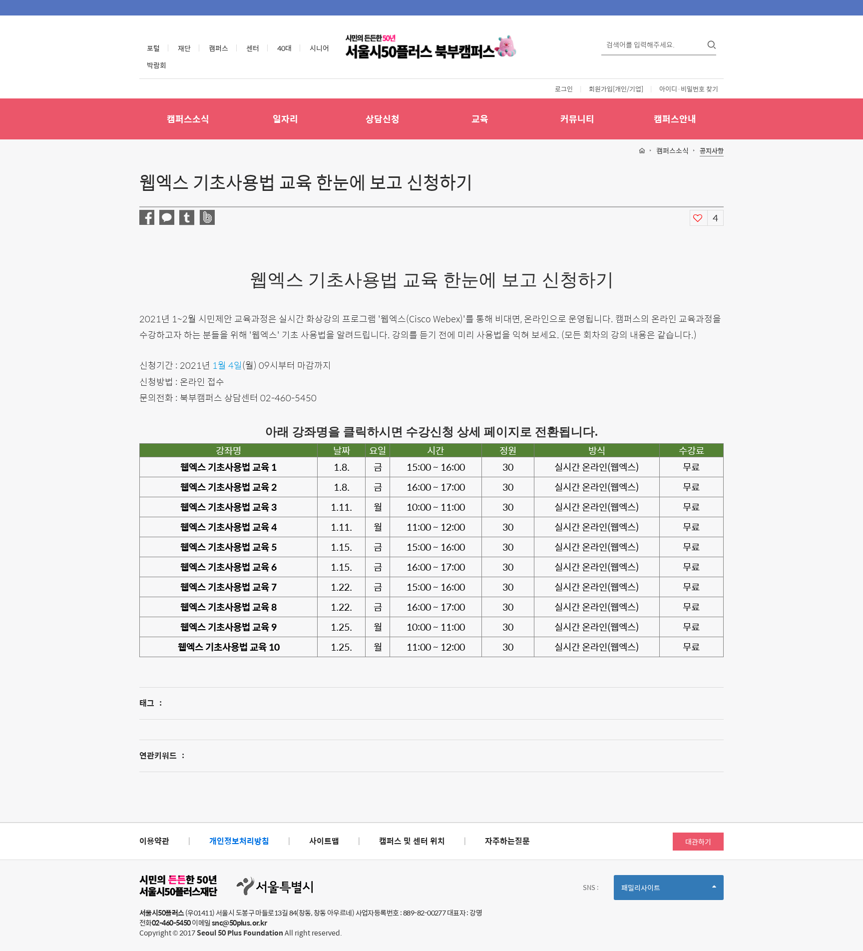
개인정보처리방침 (239, 841)
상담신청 (383, 118)
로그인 (564, 88)
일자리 (285, 118)
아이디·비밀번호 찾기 (688, 88)
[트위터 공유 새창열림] (186, 217)
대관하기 (698, 841)
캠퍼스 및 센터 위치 (412, 841)
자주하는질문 (507, 841)
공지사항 (712, 151)
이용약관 (154, 841)
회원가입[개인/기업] (616, 88)
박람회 (156, 64)
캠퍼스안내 (675, 118)
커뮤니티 (577, 118)
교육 (479, 118)
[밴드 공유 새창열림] (207, 217)
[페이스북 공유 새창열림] (146, 217)
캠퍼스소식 (188, 118)
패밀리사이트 (657, 891)
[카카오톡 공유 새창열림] (166, 217)
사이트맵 (324, 841)
